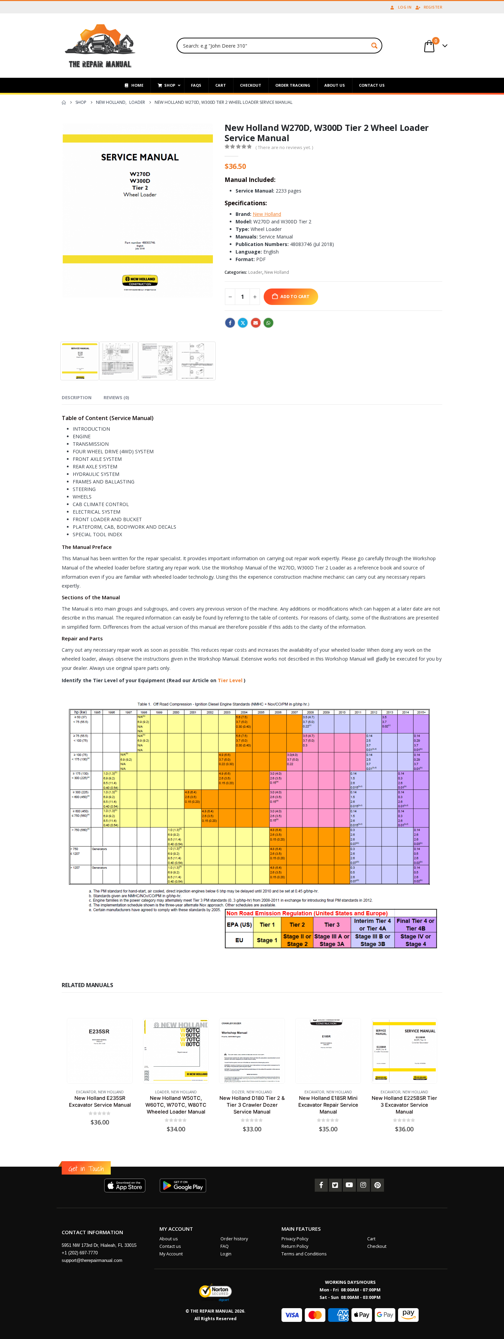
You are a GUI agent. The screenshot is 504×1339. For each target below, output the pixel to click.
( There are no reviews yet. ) (284, 147)
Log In (404, 7)
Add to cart (295, 296)
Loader (255, 272)
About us (168, 1239)
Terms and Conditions (304, 1254)
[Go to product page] (99, 1051)
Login (225, 1254)
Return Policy (294, 1246)
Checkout (376, 1246)
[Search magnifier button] (374, 45)
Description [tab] (77, 397)
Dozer (238, 1092)
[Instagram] (363, 1185)
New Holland (276, 272)
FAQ (224, 1246)
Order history (234, 1239)
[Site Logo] (100, 46)
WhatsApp (268, 322)
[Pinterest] (377, 1185)
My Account (171, 1254)
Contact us (170, 1246)
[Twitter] (335, 1185)
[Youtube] (349, 1185)
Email (255, 322)
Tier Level (230, 680)
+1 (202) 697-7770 (80, 1252)
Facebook (230, 322)
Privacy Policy (294, 1239)
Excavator (86, 1092)
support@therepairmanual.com (92, 1260)
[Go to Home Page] (64, 102)
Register (433, 7)
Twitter (242, 322)
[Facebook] (321, 1185)
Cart (371, 1239)
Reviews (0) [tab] (116, 397)
